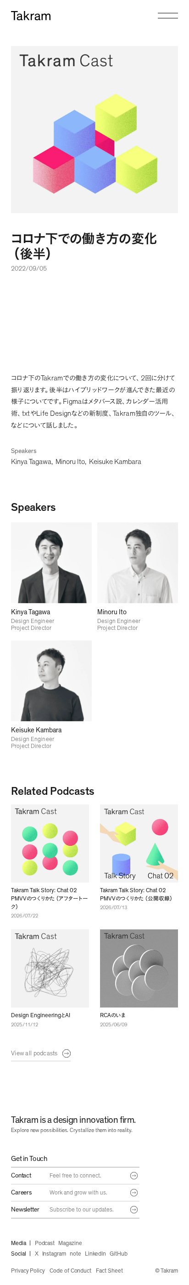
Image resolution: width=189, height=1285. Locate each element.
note (75, 1254)
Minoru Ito (70, 461)
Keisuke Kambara (115, 461)
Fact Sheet (109, 1271)
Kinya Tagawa (31, 461)
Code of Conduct (70, 1271)
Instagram (54, 1254)
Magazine (70, 1243)
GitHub (119, 1254)
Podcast (45, 1243)
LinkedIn (95, 1254)
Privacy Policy (28, 1271)
